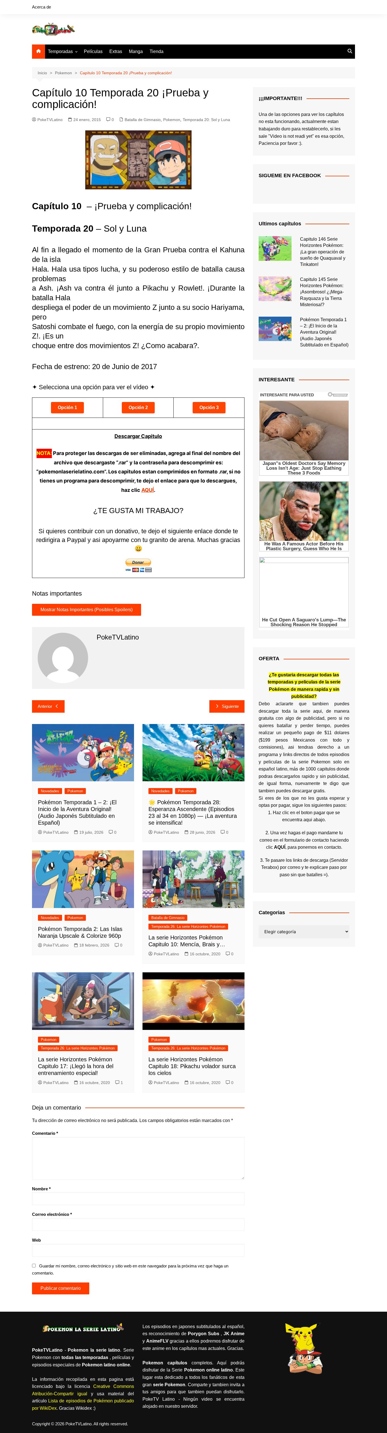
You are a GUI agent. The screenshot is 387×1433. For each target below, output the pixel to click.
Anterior (45, 706)
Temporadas (60, 51)
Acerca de (41, 7)
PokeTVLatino (50, 119)
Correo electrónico (52, 1214)
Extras (115, 51)
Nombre (41, 1188)
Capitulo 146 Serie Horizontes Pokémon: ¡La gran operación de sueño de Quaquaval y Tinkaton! (322, 252)
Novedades (50, 791)
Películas (93, 51)
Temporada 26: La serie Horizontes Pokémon (188, 926)
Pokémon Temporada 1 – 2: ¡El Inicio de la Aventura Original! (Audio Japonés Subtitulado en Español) (324, 332)
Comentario (45, 1133)
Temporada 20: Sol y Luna (206, 119)
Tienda (156, 51)
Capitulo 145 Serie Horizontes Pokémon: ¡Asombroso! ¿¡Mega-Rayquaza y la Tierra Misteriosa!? (322, 292)
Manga (136, 51)
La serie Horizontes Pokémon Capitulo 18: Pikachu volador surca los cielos (192, 1066)
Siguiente (230, 706)
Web (36, 1240)
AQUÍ (147, 490)
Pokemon (171, 119)
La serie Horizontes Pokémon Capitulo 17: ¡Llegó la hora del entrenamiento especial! (75, 1066)
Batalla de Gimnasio (143, 119)
